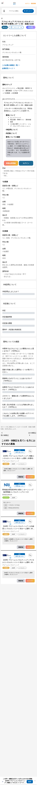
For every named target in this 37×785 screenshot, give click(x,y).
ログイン (26, 163)
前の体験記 (5, 435)
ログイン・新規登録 (30, 3)
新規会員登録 (11, 163)
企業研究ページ (7, 68)
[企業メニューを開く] (6, 451)
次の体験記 (32, 433)
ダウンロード (29, 11)
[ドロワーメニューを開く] (2, 3)
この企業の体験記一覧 (10, 65)
